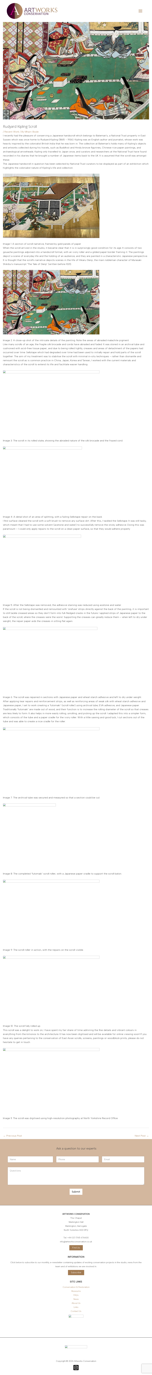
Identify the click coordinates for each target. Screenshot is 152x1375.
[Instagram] (76, 1368)
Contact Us (76, 1311)
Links (76, 1307)
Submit (76, 1191)
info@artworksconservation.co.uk (76, 1241)
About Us (76, 1303)
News (76, 1299)
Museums (76, 1291)
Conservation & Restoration (76, 1287)
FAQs (76, 1295)
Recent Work (11, 131)
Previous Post (12, 1135)
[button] (76, 1247)
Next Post (142, 1135)
